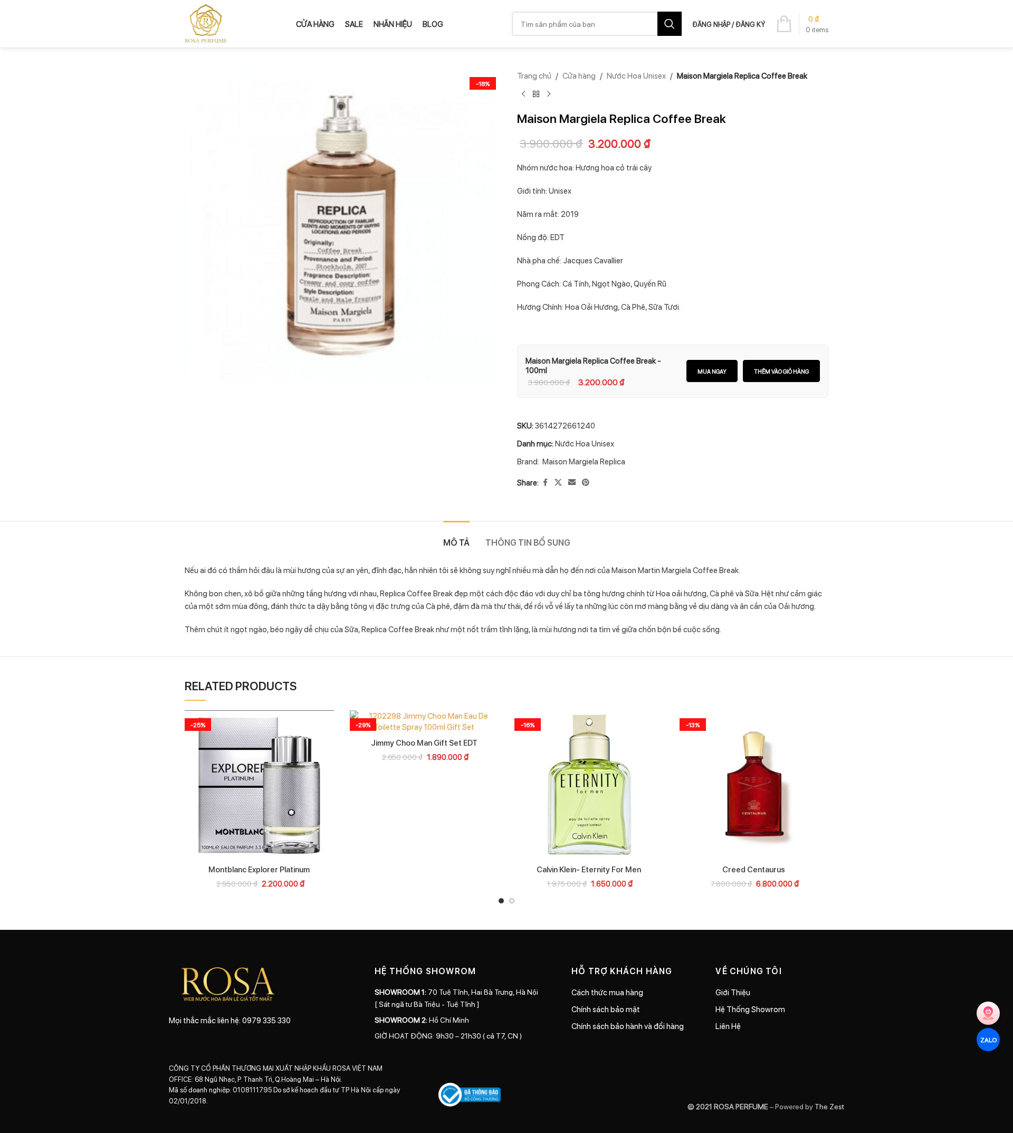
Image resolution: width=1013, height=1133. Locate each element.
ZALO (988, 1039)
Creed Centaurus (753, 869)
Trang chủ (534, 75)
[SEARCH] (669, 24)
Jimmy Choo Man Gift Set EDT (424, 742)
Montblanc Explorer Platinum (259, 869)
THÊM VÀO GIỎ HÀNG (781, 371)
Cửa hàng (579, 75)
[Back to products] (536, 94)
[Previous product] (523, 94)
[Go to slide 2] (511, 900)
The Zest (828, 1106)
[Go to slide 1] (501, 900)
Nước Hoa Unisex (636, 75)
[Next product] (548, 94)
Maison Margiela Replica (583, 461)
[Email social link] (572, 482)
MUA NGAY (712, 371)
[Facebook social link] (545, 482)
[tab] (456, 537)
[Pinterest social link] (585, 482)
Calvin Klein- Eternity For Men (589, 869)
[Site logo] (206, 22)
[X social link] (558, 482)
